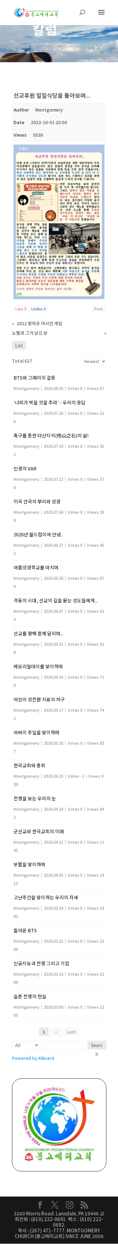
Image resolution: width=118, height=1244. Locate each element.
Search (97, 1045)
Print (98, 309)
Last (71, 1031)
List (19, 345)
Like (20, 309)
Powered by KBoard (33, 1058)
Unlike (38, 309)
